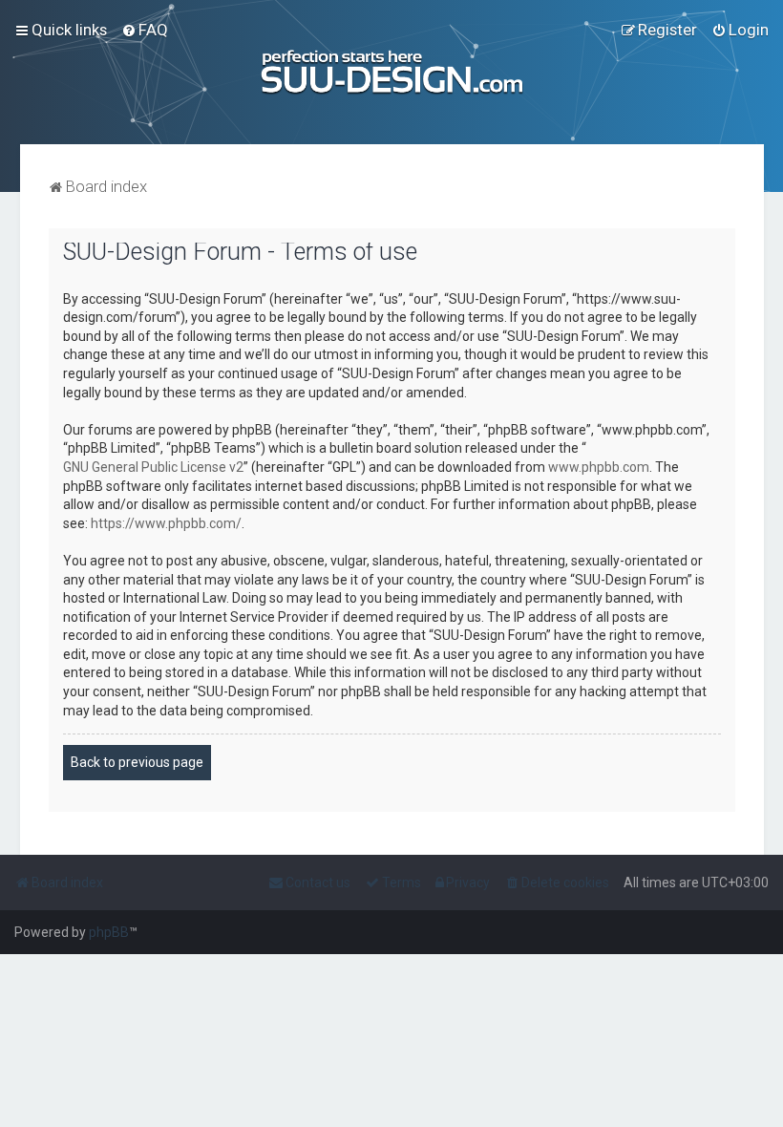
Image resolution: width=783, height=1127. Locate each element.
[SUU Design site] (391, 72)
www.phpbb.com (598, 467)
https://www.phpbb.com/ (166, 523)
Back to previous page (137, 762)
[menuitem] (144, 29)
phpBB (109, 932)
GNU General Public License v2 (153, 467)
